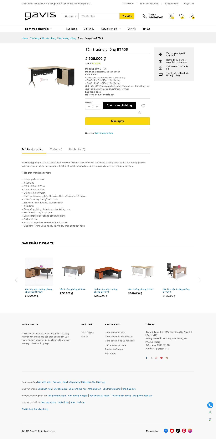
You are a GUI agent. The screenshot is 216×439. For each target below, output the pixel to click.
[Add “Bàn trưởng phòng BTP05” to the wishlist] (143, 106)
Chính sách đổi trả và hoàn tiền (120, 340)
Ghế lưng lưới (94, 389)
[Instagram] (166, 358)
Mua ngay (117, 121)
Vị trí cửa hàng (171, 3)
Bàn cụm (57, 382)
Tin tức (146, 29)
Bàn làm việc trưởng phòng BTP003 (176, 290)
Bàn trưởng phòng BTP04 (72, 289)
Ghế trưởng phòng (111, 389)
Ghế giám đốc (129, 389)
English (187, 4)
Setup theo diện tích (142, 395)
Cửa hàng (71, 29)
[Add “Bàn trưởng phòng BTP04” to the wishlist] (76, 282)
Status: (88, 63)
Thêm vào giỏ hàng (119, 105)
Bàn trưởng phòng (104, 133)
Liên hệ (132, 29)
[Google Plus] (156, 358)
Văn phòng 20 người (99, 395)
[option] (39, 280)
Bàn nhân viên (44, 382)
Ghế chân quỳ (60, 389)
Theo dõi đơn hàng (149, 3)
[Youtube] (161, 358)
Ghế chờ (81, 402)
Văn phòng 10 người (78, 395)
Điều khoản (110, 353)
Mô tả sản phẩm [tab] (32, 149)
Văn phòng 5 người (57, 395)
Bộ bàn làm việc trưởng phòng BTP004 (105, 290)
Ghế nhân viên (45, 389)
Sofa (73, 402)
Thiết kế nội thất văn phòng (35, 409)
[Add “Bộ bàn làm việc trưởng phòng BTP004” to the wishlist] (110, 282)
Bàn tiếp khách (49, 402)
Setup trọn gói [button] (109, 29)
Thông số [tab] (56, 149)
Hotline (152, 15)
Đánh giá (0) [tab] (77, 149)
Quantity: (89, 102)
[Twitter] (151, 358)
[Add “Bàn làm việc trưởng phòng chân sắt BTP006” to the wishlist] (41, 282)
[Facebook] (146, 358)
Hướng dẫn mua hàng (115, 345)
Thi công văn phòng (121, 395)
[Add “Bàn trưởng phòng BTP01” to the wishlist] (145, 282)
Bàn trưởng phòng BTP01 (140, 289)
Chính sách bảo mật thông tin (119, 336)
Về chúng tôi (87, 332)
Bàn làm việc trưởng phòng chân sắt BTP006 (38, 290)
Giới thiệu (89, 29)
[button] (139, 112)
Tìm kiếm (127, 16)
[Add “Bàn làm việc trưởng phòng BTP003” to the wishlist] (179, 282)
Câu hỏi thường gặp (114, 349)
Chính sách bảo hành (115, 332)
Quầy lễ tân (63, 402)
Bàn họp (101, 382)
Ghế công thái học (77, 389)
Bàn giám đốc (89, 382)
